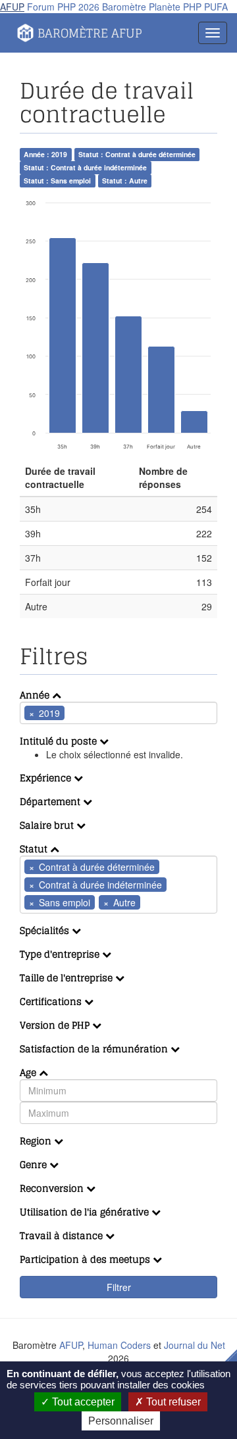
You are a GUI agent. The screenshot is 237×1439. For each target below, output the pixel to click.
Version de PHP (56, 1025)
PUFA (216, 6)
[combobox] (118, 713)
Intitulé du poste (59, 741)
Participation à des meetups (86, 1259)
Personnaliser (120, 1421)
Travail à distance (62, 1235)
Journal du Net (194, 1345)
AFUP (12, 6)
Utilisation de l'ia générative (85, 1212)
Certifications (52, 1001)
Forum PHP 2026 (63, 6)
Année (36, 695)
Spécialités (46, 930)
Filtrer (119, 1287)
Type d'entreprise (61, 954)
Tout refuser (172, 1401)
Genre (34, 1164)
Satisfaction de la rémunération (95, 1048)
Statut (35, 849)
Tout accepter (82, 1401)
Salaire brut (48, 825)
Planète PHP (175, 6)
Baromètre (124, 6)
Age (29, 1072)
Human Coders (119, 1345)
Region (37, 1141)
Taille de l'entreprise (67, 977)
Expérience (47, 777)
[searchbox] (88, 712)
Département (51, 801)
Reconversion (53, 1188)
